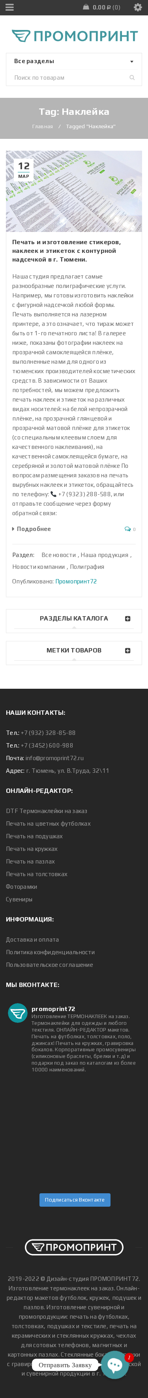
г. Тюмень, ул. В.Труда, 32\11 (67, 770)
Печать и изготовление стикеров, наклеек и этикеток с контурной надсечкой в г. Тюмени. (66, 250)
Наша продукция (104, 554)
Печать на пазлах (30, 861)
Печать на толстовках (36, 874)
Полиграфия (87, 566)
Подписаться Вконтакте (75, 1200)
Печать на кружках (32, 848)
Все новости (58, 554)
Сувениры (19, 899)
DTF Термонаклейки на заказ (47, 810)
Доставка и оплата (32, 939)
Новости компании (38, 566)
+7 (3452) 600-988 (47, 745)
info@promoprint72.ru (55, 758)
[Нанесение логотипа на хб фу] (30, 1103)
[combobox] (74, 61)
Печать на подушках (34, 836)
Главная (42, 126)
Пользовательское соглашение (49, 964)
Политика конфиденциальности (50, 952)
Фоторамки (21, 886)
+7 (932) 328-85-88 (48, 732)
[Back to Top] (74, 1242)
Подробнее (34, 528)
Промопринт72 (76, 581)
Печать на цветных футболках (48, 823)
